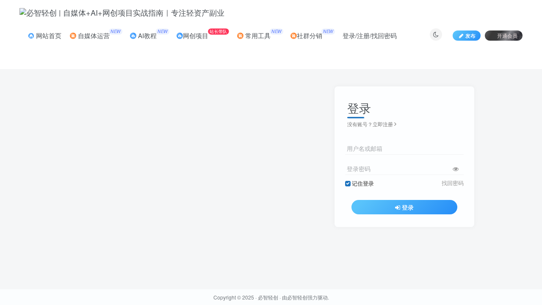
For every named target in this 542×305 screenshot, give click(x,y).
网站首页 (47, 35)
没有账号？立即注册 (370, 124)
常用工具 (262, 34)
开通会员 (507, 35)
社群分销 (315, 34)
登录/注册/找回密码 (370, 35)
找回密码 (453, 183)
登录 (408, 207)
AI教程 (152, 34)
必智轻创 (268, 297)
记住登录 (363, 183)
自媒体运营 (98, 34)
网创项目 (205, 34)
